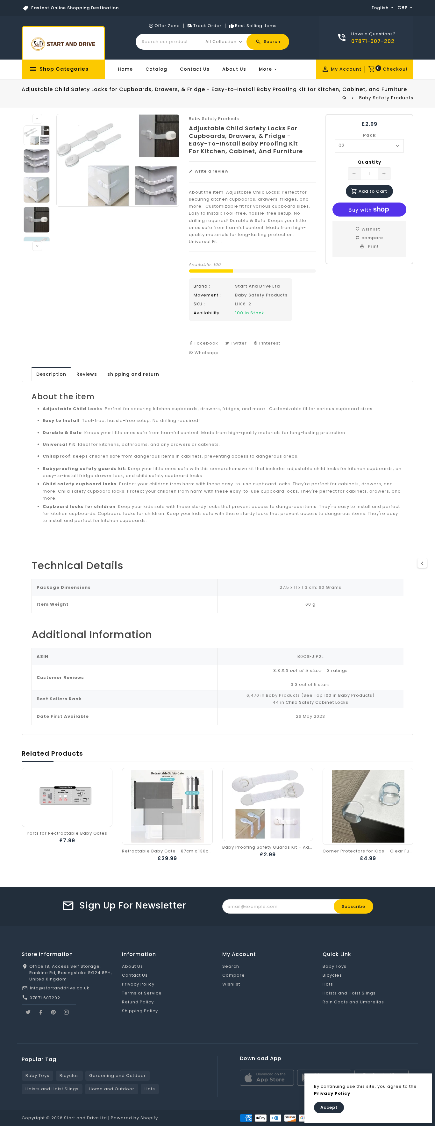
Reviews (86, 374)
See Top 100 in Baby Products (337, 695)
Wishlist (231, 984)
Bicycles (332, 975)
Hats (328, 984)
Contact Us (195, 69)
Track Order (207, 26)
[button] (298, 670)
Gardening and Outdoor (117, 1076)
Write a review (211, 171)
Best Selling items (256, 26)
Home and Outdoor (111, 1089)
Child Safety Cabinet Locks (317, 702)
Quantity (369, 162)
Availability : (208, 313)
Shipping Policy (140, 1011)
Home (125, 69)
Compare (233, 975)
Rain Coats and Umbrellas (353, 1002)
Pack (369, 135)
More (265, 69)
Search (230, 966)
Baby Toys (334, 966)
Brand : (202, 286)
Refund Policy (138, 1002)
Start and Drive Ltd (257, 286)
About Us (234, 69)
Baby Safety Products (386, 98)
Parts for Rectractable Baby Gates (67, 833)
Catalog (156, 69)
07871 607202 (45, 998)
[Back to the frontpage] (344, 98)
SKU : (199, 304)
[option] (37, 135)
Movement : (207, 295)
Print (373, 246)
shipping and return (133, 374)
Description (51, 374)
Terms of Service (142, 993)
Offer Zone (167, 26)
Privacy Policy (138, 984)
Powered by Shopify (134, 1118)
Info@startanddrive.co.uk (59, 988)
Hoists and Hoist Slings (349, 993)
